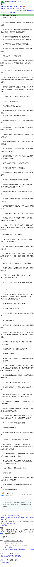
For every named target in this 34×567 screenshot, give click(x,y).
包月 (11, 8)
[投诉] (16, 553)
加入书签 (16, 515)
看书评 (3, 517)
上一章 (7, 12)
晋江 (11, 1)
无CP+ (17, 6)
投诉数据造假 (25, 517)
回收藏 (7, 517)
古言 (5, 6)
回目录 (11, 515)
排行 (5, 8)
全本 (8, 8)
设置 (14, 12)
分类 (2, 8)
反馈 (24, 8)
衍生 (14, 6)
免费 (14, 8)
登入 (16, 1)
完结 (24, 6)
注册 (19, 1)
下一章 (2, 12)
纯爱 (11, 6)
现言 (8, 6)
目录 (10, 12)
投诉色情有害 (16, 517)
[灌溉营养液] (4, 525)
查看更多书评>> (5, 563)
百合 (21, 6)
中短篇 (18, 8)
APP (21, 8)
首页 (2, 6)
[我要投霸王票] (10, 523)
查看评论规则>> (9, 547)
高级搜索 (31, 10)
